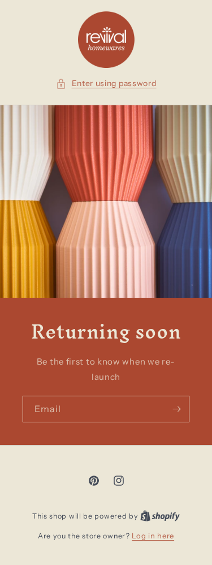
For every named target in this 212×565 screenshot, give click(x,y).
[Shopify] (160, 515)
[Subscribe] (176, 409)
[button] (106, 83)
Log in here (153, 535)
